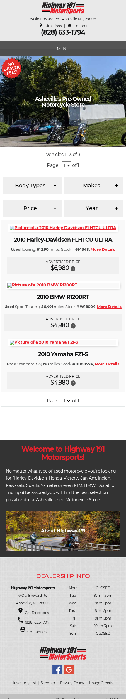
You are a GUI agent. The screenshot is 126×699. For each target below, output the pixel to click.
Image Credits (101, 683)
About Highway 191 (63, 531)
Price (30, 208)
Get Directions (37, 612)
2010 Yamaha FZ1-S (63, 354)
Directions (50, 26)
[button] (73, 268)
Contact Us (37, 632)
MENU (63, 48)
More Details (103, 249)
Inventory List (24, 683)
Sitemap (48, 683)
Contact (77, 26)
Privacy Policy (72, 683)
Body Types (30, 185)
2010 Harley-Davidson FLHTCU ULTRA (63, 239)
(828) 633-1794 (63, 32)
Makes (91, 185)
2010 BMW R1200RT (63, 297)
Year (92, 208)
